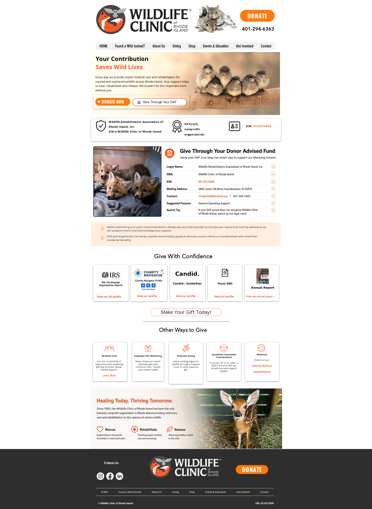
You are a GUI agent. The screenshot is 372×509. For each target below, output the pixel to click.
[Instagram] (100, 476)
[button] (158, 46)
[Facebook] (110, 476)
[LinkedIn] (119, 476)
